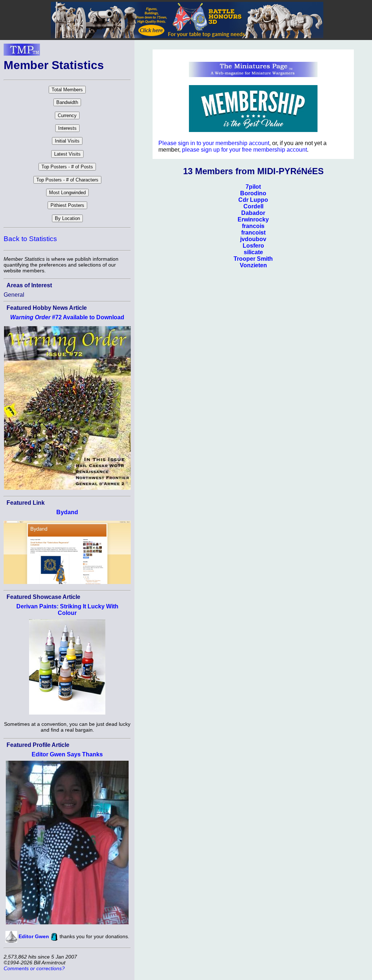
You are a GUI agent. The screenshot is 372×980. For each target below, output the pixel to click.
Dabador (253, 213)
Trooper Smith (253, 259)
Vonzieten (253, 265)
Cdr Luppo (253, 200)
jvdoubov (253, 239)
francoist (253, 232)
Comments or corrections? (34, 968)
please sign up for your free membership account (244, 150)
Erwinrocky (253, 219)
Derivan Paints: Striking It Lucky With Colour (67, 609)
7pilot (253, 187)
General (14, 295)
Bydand (67, 512)
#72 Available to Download (67, 317)
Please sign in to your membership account (213, 143)
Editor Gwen (34, 936)
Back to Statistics (30, 239)
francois (253, 226)
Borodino (253, 193)
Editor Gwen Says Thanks (67, 754)
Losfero (253, 246)
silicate (253, 252)
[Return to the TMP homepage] (22, 51)
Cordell (253, 206)
